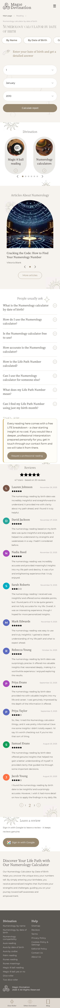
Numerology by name (14, 926)
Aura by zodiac (10, 951)
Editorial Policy (39, 948)
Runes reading (10, 959)
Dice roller (8, 975)
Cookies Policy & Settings (39, 943)
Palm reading (10, 955)
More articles (30, 275)
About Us (36, 957)
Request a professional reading (27, 456)
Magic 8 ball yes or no (14, 971)
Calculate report (30, 108)
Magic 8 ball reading (13, 967)
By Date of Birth (37, 40)
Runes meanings (11, 963)
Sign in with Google (23, 842)
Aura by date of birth (13, 947)
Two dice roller (10, 979)
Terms (34, 934)
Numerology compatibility (10, 937)
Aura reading (9, 943)
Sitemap (35, 926)
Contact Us (37, 952)
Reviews (35, 930)
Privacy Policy (38, 938)
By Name (11, 40)
